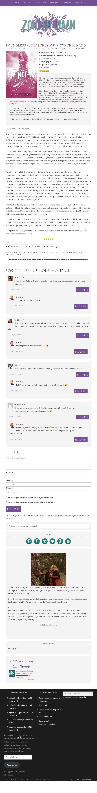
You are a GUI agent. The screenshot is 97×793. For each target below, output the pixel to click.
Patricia (19, 277)
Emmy (43, 48)
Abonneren (12, 765)
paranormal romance (71, 252)
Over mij (27, 3)
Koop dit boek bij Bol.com (17, 129)
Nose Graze (86, 779)
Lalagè (12, 698)
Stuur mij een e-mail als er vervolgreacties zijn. (30, 497)
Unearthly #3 (61, 52)
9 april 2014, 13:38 (14, 374)
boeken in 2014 (29, 252)
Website (9, 488)
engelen (43, 252)
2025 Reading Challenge (21, 663)
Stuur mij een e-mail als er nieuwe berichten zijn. (31, 502)
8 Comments (78, 48)
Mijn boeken (41, 3)
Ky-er (11, 712)
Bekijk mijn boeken (48, 625)
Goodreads (44, 67)
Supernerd (50, 602)
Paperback (52, 64)
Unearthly (71, 55)
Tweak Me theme (72, 779)
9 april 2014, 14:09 (14, 416)
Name (9, 472)
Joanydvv (19, 404)
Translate (83, 697)
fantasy (54, 252)
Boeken (54, 48)
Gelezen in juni (45, 716)
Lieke (17, 365)
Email (9, 480)
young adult (24, 254)
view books (31, 679)
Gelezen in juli (44, 705)
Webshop (67, 3)
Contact (78, 3)
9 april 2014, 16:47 (16, 306)
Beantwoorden (82, 289)
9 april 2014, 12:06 (14, 335)
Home (17, 3)
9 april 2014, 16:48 (16, 351)
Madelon (19, 319)
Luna (11, 727)
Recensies (54, 3)
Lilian (11, 719)
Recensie (64, 48)
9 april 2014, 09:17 (14, 289)
